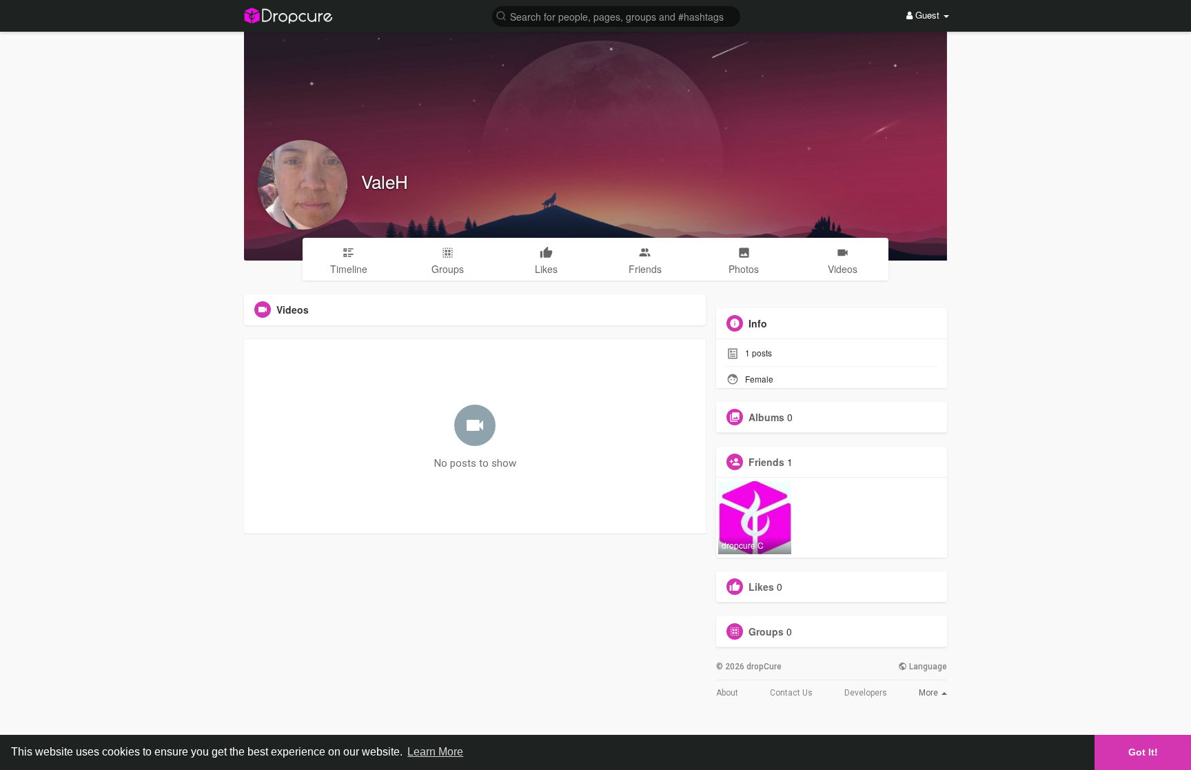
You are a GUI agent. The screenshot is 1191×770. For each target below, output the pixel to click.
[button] (616, 15)
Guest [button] (927, 14)
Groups (766, 631)
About (727, 693)
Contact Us (791, 693)
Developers (865, 693)
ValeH (384, 181)
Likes (761, 586)
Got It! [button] (1143, 752)
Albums (766, 417)
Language (927, 666)
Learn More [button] (435, 752)
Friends (766, 461)
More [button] (929, 693)
